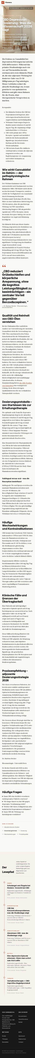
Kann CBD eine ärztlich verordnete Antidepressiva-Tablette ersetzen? (16, 797)
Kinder (4, 1036)
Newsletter (5, 1042)
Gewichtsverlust (23, 1019)
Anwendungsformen (10, 830)
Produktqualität (23, 834)
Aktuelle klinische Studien (11, 827)
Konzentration (23, 1016)
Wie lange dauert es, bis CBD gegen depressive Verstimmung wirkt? (16, 803)
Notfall (20, 1022)
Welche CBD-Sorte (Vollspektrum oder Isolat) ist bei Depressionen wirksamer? (17, 808)
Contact (21, 1042)
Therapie (5, 1039)
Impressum (22, 1036)
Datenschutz (22, 1039)
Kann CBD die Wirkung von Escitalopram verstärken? (13, 813)
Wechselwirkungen (10, 834)
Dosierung (24, 830)
